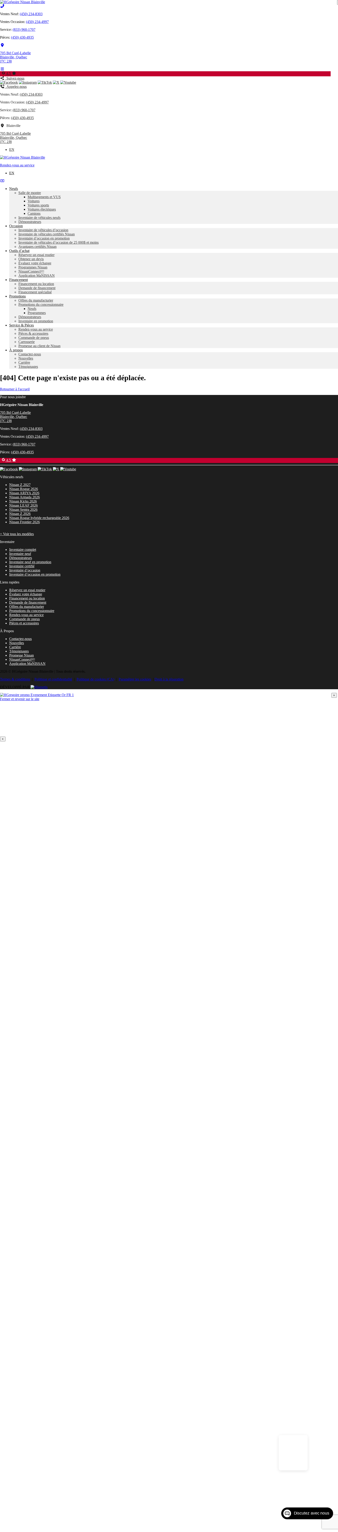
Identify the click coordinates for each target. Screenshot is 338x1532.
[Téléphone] (2, 6)
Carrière (24, 362)
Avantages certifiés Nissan (37, 247)
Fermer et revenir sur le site (19, 699)
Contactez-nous (29, 354)
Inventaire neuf (20, 554)
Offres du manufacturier (35, 300)
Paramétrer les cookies (135, 679)
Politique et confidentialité (53, 679)
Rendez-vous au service (17, 165)
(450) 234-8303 (31, 14)
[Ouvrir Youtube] (68, 82)
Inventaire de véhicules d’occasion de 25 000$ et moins (58, 242)
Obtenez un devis (31, 259)
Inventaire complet (22, 550)
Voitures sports (38, 205)
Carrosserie (26, 342)
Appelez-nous (16, 87)
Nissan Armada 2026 (24, 497)
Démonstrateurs (29, 222)
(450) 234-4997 (37, 22)
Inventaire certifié (21, 566)
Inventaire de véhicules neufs (39, 218)
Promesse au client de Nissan (39, 346)
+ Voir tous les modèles (17, 534)
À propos (16, 350)
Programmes (37, 313)
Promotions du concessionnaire (40, 304)
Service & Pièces (21, 325)
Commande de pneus (33, 338)
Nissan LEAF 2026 (23, 505)
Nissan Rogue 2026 (23, 489)
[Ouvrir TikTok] (45, 82)
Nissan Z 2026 (20, 514)
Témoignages (28, 367)
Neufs (13, 189)
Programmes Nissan (32, 267)
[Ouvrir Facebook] (9, 82)
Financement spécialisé (35, 292)
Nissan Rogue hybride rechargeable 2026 (39, 518)
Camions (34, 213)
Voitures (34, 201)
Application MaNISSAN (36, 275)
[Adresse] (2, 45)
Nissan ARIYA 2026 (24, 493)
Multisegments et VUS (44, 197)
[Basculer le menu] (2, 69)
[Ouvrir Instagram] (28, 82)
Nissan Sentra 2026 (23, 510)
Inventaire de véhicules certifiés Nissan (46, 234)
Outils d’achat (19, 251)
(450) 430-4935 (22, 37)
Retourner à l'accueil (15, 389)
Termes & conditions (15, 679)
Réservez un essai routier (36, 255)
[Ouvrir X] (56, 82)
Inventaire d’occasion (24, 570)
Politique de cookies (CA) (95, 679)
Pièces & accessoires (33, 333)
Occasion (16, 226)
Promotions (17, 296)
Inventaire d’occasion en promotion (44, 238)
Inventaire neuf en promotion (30, 562)
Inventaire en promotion (35, 321)
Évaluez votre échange (34, 263)
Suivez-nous (14, 78)
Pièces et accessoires (24, 623)
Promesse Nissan (21, 655)
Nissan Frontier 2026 (24, 522)
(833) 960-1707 (24, 29)
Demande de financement (36, 288)
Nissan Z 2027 (20, 485)
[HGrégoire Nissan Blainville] (22, 2)
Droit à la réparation (169, 679)
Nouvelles (25, 358)
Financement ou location (36, 284)
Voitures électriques (42, 209)
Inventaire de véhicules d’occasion (43, 230)
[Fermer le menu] (2, 181)
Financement (18, 280)
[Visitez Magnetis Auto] (39, 687)
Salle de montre (29, 193)
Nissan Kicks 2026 (23, 501)
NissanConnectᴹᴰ (31, 271)
